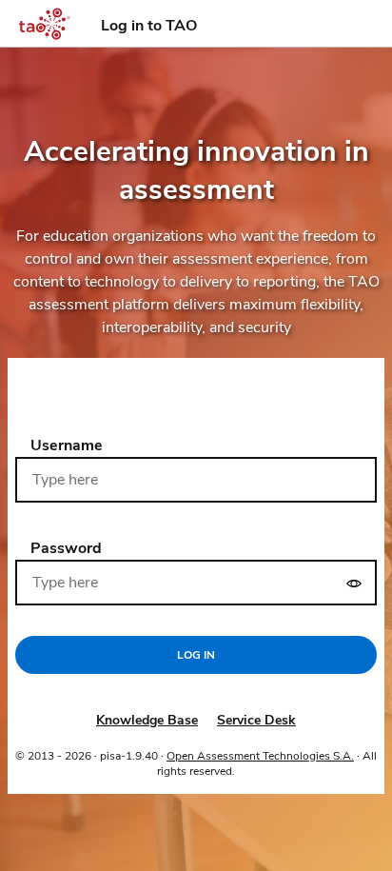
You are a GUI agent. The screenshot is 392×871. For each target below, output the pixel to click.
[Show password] (354, 583)
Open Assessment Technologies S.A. (260, 755)
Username (66, 445)
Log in (196, 655)
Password (66, 548)
